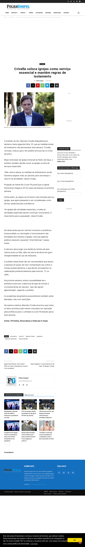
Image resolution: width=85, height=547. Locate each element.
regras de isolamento (11, 339)
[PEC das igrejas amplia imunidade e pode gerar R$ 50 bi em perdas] (29, 404)
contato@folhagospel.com (38, 484)
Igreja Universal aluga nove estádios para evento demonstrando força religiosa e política (28, 437)
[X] (74, 1)
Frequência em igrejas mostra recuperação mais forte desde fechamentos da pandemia (11, 437)
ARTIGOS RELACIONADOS (13, 395)
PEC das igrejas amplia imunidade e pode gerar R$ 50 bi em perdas (29, 413)
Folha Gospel (39, 80)
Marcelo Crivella (30, 336)
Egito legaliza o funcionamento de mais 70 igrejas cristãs (42, 365)
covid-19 (21, 336)
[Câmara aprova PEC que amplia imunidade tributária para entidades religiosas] (46, 404)
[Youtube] (79, 1)
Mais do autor (29, 395)
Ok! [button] (74, 540)
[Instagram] (71, 1)
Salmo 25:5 (61, 161)
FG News (11, 17)
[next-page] (8, 445)
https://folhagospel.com (25, 381)
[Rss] (73, 473)
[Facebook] (68, 1)
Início (5, 17)
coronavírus (13, 336)
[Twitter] (68, 473)
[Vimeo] (77, 1)
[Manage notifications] (80, 542)
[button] (78, 12)
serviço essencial (23, 339)
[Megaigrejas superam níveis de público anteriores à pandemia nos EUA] (11, 404)
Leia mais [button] (34, 544)
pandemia (39, 336)
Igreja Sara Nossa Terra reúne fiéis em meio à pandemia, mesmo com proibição (16, 366)
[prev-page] (5, 445)
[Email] (52, 85)
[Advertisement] (56, 7)
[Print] (57, 85)
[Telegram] (47, 85)
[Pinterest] (38, 85)
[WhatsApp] (42, 85)
